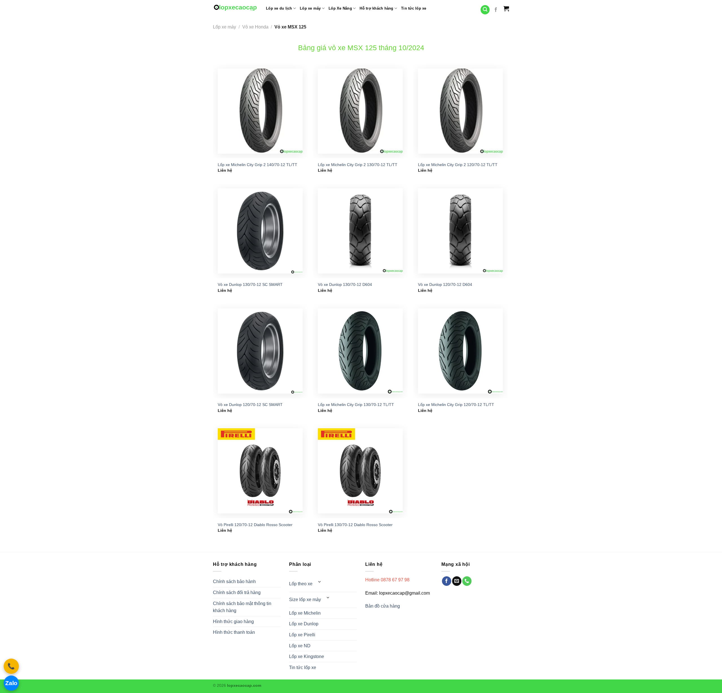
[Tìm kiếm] (485, 9)
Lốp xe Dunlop (303, 623)
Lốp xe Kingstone (306, 656)
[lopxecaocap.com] (235, 7)
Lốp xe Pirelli (302, 634)
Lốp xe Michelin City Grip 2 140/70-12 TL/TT (257, 164)
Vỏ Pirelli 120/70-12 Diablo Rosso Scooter (255, 524)
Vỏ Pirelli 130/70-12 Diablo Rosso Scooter (355, 524)
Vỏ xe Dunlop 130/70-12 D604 (345, 284)
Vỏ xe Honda (255, 27)
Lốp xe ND (300, 645)
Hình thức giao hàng (233, 621)
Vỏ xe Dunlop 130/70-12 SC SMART (250, 284)
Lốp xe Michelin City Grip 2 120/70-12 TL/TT (458, 164)
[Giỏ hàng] (506, 8)
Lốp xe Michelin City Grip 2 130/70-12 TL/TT (357, 164)
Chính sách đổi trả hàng (237, 592)
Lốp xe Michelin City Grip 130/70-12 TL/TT (356, 404)
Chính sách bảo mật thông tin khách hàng (242, 607)
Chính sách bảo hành (234, 581)
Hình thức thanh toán (234, 632)
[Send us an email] (456, 581)
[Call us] (467, 581)
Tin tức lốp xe (413, 8)
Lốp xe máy (310, 8)
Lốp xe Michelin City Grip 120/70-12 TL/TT (456, 404)
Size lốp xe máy (305, 599)
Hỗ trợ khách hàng (376, 8)
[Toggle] (319, 581)
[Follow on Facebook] (496, 9)
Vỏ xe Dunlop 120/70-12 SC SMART (250, 404)
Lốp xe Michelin (305, 613)
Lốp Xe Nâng (340, 8)
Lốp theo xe (300, 583)
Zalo (11, 683)
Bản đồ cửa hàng (383, 606)
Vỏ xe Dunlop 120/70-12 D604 (445, 284)
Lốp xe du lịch (279, 8)
